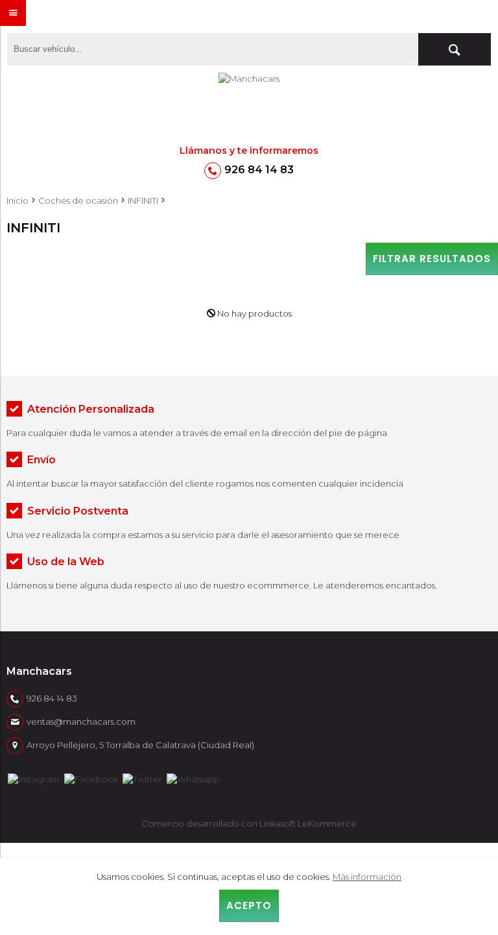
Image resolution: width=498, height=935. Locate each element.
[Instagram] (34, 778)
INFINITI (143, 200)
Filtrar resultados (432, 258)
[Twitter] (142, 778)
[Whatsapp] (193, 778)
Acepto (249, 905)
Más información (367, 876)
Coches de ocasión (78, 200)
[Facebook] (91, 778)
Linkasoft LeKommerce (308, 823)
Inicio (17, 200)
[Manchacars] (249, 108)
